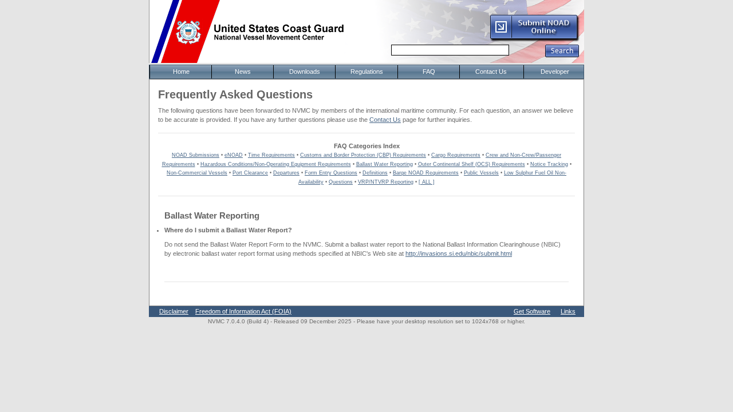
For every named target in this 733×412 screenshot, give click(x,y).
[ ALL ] (427, 182)
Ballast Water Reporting (384, 164)
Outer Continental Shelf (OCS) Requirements (471, 164)
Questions (341, 182)
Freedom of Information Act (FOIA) (243, 311)
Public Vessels (481, 173)
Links (568, 311)
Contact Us (385, 119)
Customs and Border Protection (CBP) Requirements (363, 155)
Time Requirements (271, 155)
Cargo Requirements (455, 155)
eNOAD (233, 155)
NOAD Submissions (195, 155)
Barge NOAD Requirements (426, 173)
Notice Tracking (549, 164)
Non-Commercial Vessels (197, 173)
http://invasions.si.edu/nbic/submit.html (458, 253)
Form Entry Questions (331, 173)
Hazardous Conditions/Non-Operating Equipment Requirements (275, 164)
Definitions (375, 173)
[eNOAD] (534, 39)
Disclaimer (173, 311)
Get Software (532, 311)
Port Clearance (250, 173)
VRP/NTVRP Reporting (385, 182)
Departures (286, 173)
